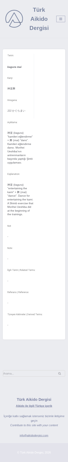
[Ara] (61, 373)
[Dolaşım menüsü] (60, 19)
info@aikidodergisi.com (34, 435)
